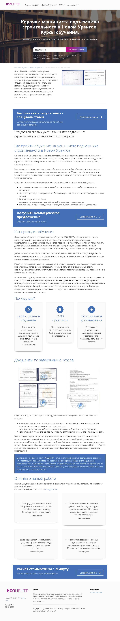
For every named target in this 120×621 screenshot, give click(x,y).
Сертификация (31, 5)
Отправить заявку (89, 117)
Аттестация (72, 5)
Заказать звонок (88, 216)
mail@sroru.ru (51, 489)
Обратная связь (96, 592)
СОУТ (61, 5)
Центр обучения (48, 5)
